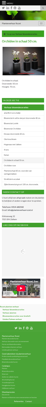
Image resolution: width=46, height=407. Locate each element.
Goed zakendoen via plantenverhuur (16, 354)
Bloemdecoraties (8, 371)
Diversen (5, 374)
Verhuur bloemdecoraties (26, 34)
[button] (4, 3)
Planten (4, 368)
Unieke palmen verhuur (10, 350)
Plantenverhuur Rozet (11, 23)
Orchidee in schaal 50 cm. (14, 160)
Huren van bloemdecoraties (11, 344)
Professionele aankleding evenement (15, 356)
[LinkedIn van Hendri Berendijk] (7, 7)
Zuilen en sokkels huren (10, 377)
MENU (10, 3)
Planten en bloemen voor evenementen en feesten (19, 397)
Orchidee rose (10, 165)
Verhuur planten (9, 313)
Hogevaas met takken (12, 144)
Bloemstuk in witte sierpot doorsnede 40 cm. (22, 118)
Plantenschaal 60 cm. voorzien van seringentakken (18, 172)
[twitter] (3, 7)
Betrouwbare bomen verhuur (12, 347)
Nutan (6, 155)
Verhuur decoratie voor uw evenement (15, 341)
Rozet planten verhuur (9, 307)
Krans (6, 150)
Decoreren (5, 395)
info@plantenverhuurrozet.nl (20, 210)
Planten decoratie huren (10, 339)
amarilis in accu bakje (12, 113)
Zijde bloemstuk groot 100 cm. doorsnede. (21, 184)
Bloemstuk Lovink (11, 123)
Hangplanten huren (8, 385)
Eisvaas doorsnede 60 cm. (14, 134)
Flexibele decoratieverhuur (11, 359)
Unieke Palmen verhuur (12, 319)
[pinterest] (15, 7)
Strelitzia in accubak (12, 179)
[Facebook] (11, 7)
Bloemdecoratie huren (10, 362)
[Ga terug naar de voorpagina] (23, 15)
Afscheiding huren (8, 380)
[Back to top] (40, 401)
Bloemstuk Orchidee (12, 129)
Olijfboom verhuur (8, 388)
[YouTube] (19, 7)
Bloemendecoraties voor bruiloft (17, 316)
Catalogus (6, 366)
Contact (28, 401)
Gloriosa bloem (10, 139)
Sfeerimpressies (8, 392)
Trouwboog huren (8, 382)
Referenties (19, 401)
